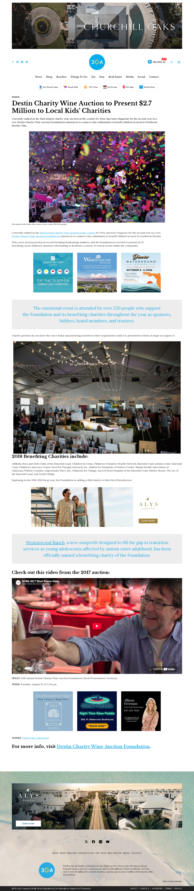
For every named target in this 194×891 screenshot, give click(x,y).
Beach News (149, 87)
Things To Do (78, 76)
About (133, 888)
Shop (49, 76)
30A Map (130, 87)
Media (130, 76)
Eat (93, 76)
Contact (154, 76)
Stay (102, 76)
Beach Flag (73, 87)
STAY (103, 853)
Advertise (157, 888)
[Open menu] (179, 62)
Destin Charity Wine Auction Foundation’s (36, 236)
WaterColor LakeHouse (35, 737)
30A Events (112, 87)
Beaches (61, 76)
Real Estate (115, 76)
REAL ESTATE (114, 853)
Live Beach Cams (50, 87)
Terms (168, 888)
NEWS (63, 853)
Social (141, 76)
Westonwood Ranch (45, 542)
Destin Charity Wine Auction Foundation (103, 746)
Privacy (178, 888)
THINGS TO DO (86, 853)
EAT (98, 853)
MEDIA (126, 853)
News (38, 76)
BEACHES (72, 853)
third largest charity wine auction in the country (68, 232)
